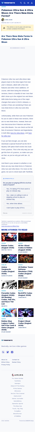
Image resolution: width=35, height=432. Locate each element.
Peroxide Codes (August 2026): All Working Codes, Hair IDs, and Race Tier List (8, 298)
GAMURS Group (29, 420)
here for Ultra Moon (17, 133)
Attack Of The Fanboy (17, 386)
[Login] (32, 3)
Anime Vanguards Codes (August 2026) (8, 270)
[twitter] (8, 352)
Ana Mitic (4, 306)
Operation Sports (17, 403)
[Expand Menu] (28, 3)
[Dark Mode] (24, 3)
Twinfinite (17, 381)
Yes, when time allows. (14, 203)
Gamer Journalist (17, 398)
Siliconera (17, 391)
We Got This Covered (17, 393)
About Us (4, 359)
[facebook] (12, 352)
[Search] (21, 3)
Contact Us (15, 359)
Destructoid (17, 396)
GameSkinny (17, 401)
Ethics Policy (5, 362)
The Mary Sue (17, 406)
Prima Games (17, 388)
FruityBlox (17, 411)
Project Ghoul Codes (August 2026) (24, 323)
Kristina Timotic (6, 250)
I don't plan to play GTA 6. (15, 208)
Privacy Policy (5, 364)
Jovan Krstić (22, 297)
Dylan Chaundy (23, 252)
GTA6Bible (17, 416)
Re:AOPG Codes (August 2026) (25, 294)
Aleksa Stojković (6, 275)
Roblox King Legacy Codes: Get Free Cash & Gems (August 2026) (8, 325)
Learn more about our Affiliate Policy (10, 226)
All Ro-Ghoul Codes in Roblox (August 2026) (25, 247)
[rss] (3, 352)
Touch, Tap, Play (17, 408)
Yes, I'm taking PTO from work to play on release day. (18, 190)
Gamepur (17, 383)
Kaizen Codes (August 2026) (7, 246)
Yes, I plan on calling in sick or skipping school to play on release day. (17, 197)
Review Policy (16, 362)
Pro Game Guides (17, 378)
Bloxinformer (17, 413)
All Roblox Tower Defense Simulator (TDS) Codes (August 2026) (25, 271)
